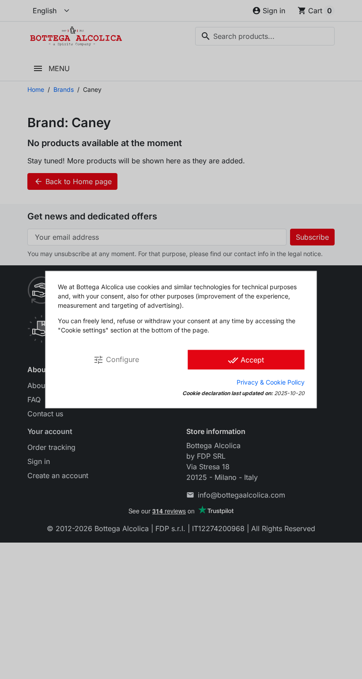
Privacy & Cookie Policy (271, 381)
